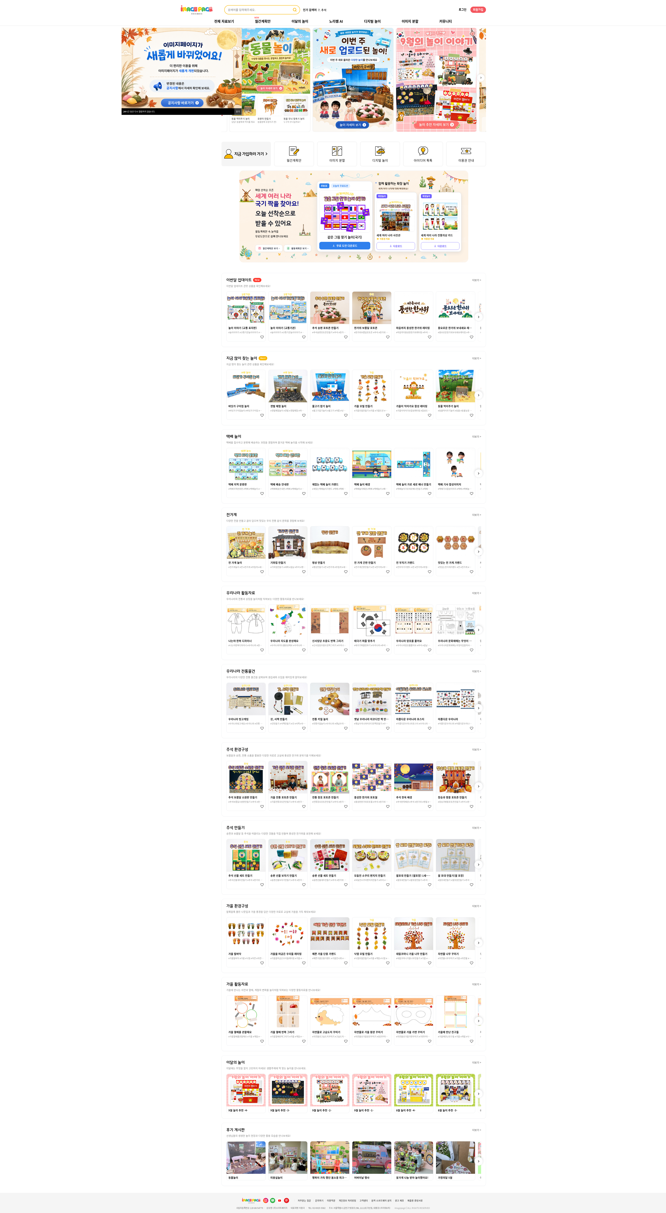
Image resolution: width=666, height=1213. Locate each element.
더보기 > (476, 280)
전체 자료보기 (224, 21)
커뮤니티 (445, 21)
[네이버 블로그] (272, 1200)
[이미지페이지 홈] (251, 1200)
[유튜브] (279, 1200)
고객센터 (364, 1200)
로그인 (463, 9)
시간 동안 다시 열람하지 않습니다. (139, 111)
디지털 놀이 (372, 21)
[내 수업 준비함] (261, 337)
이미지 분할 (410, 21)
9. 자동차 (323, 10)
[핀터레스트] (286, 1200)
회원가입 (478, 9)
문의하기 (319, 1200)
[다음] (478, 1094)
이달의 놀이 (300, 21)
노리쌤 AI (336, 21)
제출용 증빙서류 (415, 1200)
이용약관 (331, 1200)
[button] (481, 77)
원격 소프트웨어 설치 (381, 1200)
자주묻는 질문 (304, 1200)
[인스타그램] (265, 1200)
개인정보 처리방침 (347, 1200)
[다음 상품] (478, 317)
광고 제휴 (399, 1200)
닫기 (238, 111)
